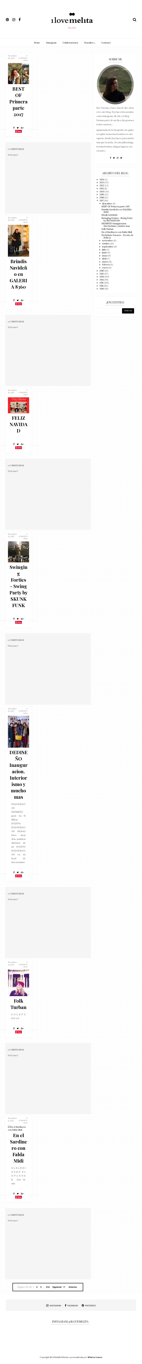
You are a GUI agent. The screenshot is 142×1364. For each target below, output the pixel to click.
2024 (102, 179)
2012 (102, 282)
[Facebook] (14, 127)
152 (48, 1287)
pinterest (90, 1306)
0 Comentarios (23, 58)
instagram (55, 1306)
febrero (106, 264)
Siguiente (57, 1287)
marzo (105, 261)
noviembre (108, 240)
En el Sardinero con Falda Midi (18, 1148)
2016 (102, 270)
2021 (102, 188)
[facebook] (21, 19)
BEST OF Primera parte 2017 (18, 101)
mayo (105, 255)
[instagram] (15, 19)
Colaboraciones (70, 42)
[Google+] (22, 127)
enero (105, 267)
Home (37, 42)
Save (19, 131)
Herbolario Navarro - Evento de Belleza (117, 236)
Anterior (73, 1287)
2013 (102, 279)
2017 (102, 200)
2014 (102, 276)
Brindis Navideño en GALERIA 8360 (18, 274)
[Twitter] (18, 127)
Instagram (51, 42)
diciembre (107, 203)
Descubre (89, 42)
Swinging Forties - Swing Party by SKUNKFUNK (18, 586)
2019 (102, 194)
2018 (102, 197)
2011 (102, 285)
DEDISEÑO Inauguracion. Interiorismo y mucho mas (18, 774)
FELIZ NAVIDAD (18, 424)
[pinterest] (9, 19)
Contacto (106, 42)
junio (104, 252)
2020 (102, 191)
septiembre (108, 246)
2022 (102, 185)
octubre (106, 243)
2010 (102, 288)
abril (104, 258)
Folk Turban (18, 1004)
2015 (102, 273)
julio (104, 249)
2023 (102, 182)
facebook (72, 1306)
